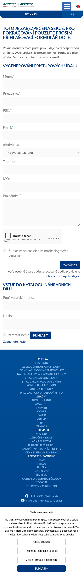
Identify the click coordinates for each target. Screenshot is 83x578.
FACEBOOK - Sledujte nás (44, 496)
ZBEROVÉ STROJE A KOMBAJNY (41, 366)
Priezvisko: (11, 93)
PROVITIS (41, 407)
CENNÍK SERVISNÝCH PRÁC (41, 452)
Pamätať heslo (18, 335)
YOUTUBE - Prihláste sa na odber (43, 500)
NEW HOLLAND (41, 400)
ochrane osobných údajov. (62, 276)
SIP (41, 422)
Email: (7, 127)
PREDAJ (41, 464)
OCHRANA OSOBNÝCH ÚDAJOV (41, 478)
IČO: (6, 178)
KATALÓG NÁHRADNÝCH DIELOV (41, 449)
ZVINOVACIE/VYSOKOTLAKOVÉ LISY (41, 370)
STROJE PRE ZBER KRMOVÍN (41, 377)
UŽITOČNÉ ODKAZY (42, 437)
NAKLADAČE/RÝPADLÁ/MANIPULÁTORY (41, 374)
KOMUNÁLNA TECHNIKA (41, 385)
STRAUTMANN (41, 419)
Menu (66, 6)
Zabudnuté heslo (14, 341)
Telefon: (9, 161)
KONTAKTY (41, 471)
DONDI (41, 411)
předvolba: (11, 144)
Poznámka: (11, 195)
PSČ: (6, 110)
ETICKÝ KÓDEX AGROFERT (41, 486)
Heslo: (8, 315)
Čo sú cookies (41, 542)
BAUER (41, 415)
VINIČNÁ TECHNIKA (41, 389)
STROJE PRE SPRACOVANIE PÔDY (41, 381)
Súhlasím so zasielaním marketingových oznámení (39, 253)
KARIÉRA (41, 475)
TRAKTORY (41, 363)
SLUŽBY (41, 467)
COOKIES (41, 482)
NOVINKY (41, 434)
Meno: (8, 76)
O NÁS (41, 460)
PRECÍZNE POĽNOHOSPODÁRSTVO (41, 392)
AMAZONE (41, 404)
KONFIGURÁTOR (42, 441)
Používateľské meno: (18, 297)
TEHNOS (41, 426)
